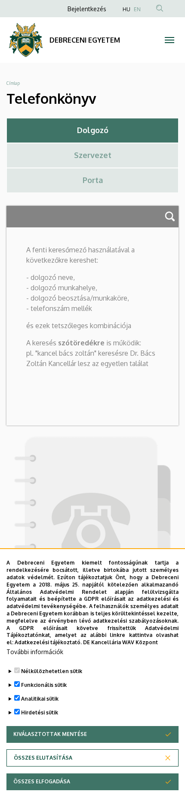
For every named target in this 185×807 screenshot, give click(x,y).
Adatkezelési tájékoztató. (48, 642)
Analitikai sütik (40, 698)
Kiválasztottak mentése (50, 734)
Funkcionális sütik (44, 685)
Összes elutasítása (43, 757)
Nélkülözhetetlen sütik (51, 671)
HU (126, 9)
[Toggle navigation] (169, 40)
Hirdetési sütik (39, 712)
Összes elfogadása (41, 781)
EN (137, 9)
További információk (34, 651)
